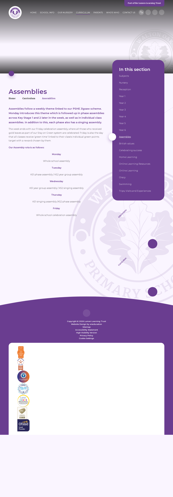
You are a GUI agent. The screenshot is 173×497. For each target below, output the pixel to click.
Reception (125, 89)
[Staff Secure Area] (141, 12)
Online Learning (128, 170)
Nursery (123, 82)
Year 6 (122, 130)
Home (12, 98)
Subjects (124, 76)
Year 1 (122, 96)
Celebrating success (130, 150)
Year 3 (122, 109)
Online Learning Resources (134, 164)
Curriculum (28, 98)
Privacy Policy (86, 335)
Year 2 (122, 103)
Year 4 (122, 116)
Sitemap (87, 327)
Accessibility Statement (86, 330)
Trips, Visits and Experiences (135, 191)
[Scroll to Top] (86, 313)
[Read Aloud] (148, 12)
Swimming (125, 184)
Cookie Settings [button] (86, 338)
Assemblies (48, 98)
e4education (96, 324)
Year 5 (122, 123)
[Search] (161, 12)
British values (126, 143)
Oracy (122, 177)
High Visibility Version (86, 333)
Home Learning (128, 157)
